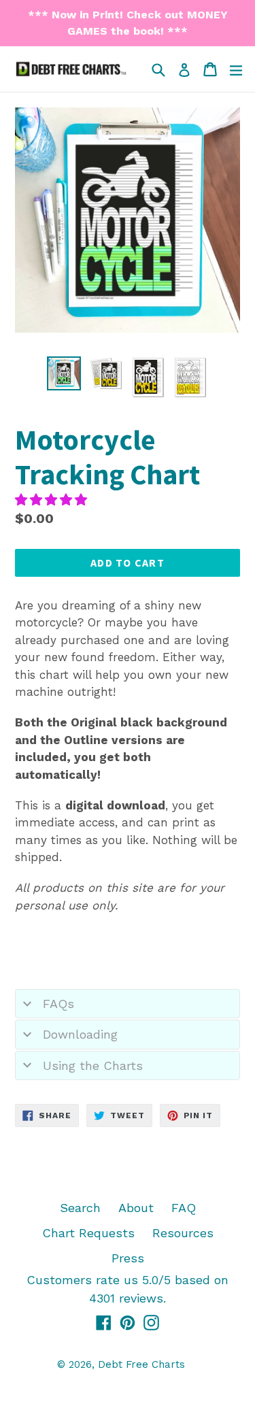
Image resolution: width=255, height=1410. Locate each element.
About (136, 1208)
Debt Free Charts (141, 1364)
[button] (53, 499)
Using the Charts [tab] (93, 1065)
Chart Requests (88, 1233)
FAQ (183, 1208)
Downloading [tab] (80, 1034)
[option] (64, 373)
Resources (183, 1233)
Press (128, 1258)
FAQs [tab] (58, 1003)
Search (80, 1208)
